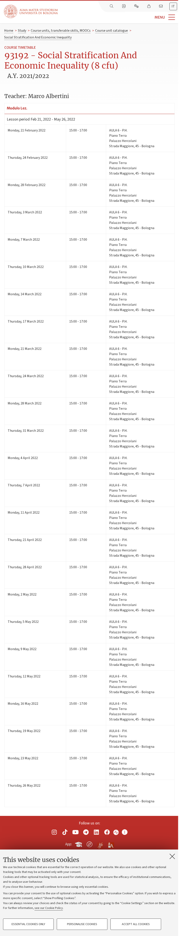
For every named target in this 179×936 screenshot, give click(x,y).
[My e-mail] (161, 6)
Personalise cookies (82, 924)
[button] (118, 17)
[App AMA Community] (111, 844)
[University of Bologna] (31, 11)
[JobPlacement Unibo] (100, 843)
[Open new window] (54, 832)
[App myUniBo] (79, 844)
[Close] (172, 856)
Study (22, 30)
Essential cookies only (28, 924)
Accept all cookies (136, 924)
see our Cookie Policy (48, 908)
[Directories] (124, 6)
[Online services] (136, 6)
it (173, 6)
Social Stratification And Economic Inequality (38, 37)
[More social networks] (125, 832)
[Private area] (149, 6)
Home (8, 30)
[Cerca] (112, 6)
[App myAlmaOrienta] (89, 844)
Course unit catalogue (111, 30)
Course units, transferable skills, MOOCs (61, 30)
